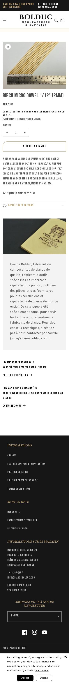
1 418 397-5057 (10, 4)
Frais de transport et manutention (26, 463)
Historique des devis (18, 528)
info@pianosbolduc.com (30, 338)
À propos (11, 455)
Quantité (7, 125)
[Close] (66, 657)
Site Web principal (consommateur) (48, 5)
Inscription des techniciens (18, 5)
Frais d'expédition (9, 119)
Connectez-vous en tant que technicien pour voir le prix (33, 113)
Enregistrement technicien (22, 520)
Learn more (42, 670)
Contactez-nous (12, 406)
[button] (5, 20)
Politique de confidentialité (22, 480)
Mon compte (13, 512)
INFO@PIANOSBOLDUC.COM (21, 577)
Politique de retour (17, 472)
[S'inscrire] (57, 616)
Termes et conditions (18, 488)
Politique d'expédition (15, 375)
